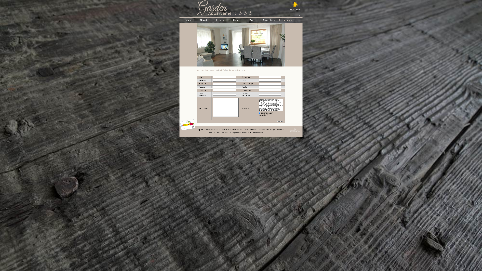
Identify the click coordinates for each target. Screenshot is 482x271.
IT (302, 15)
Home (188, 20)
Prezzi (253, 20)
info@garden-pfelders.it (240, 133)
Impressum (258, 133)
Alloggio (204, 20)
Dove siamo (269, 20)
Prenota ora (285, 20)
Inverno (220, 20)
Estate (236, 20)
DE (299, 15)
